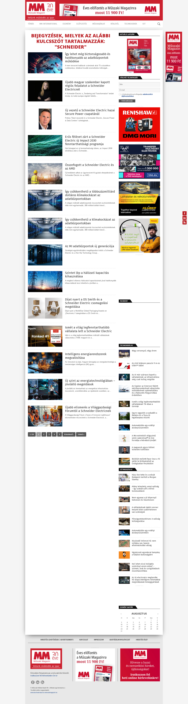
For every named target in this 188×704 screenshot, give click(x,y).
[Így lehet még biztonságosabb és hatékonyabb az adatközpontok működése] (45, 72)
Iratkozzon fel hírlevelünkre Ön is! (43, 676)
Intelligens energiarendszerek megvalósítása (85, 355)
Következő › (69, 434)
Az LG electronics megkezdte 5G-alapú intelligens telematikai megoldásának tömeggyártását (146, 579)
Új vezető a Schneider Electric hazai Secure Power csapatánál (90, 112)
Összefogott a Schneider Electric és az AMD (89, 166)
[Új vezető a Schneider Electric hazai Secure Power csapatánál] (45, 128)
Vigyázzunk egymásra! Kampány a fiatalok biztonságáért (146, 553)
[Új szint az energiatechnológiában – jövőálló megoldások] (45, 399)
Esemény (67, 24)
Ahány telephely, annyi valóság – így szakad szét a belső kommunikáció (145, 488)
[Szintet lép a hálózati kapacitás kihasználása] (45, 291)
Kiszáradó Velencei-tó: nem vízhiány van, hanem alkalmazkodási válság (144, 543)
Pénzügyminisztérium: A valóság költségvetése (146, 520)
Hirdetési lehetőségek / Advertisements (56, 640)
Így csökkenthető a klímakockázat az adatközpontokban (90, 221)
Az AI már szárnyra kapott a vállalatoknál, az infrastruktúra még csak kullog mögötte (145, 377)
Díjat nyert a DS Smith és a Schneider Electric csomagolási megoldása (86, 303)
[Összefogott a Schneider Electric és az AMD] (45, 183)
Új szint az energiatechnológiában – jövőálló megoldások (90, 382)
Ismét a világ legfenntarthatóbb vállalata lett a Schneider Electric (88, 329)
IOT (143, 24)
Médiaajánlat (98, 24)
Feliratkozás (127, 101)
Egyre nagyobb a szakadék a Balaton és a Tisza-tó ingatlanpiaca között (144, 415)
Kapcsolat (83, 640)
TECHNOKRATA (130, 24)
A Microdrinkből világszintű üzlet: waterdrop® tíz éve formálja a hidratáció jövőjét (144, 438)
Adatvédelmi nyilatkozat (120, 640)
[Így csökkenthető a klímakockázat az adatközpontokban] (45, 238)
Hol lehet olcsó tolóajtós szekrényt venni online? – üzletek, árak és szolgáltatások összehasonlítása (146, 567)
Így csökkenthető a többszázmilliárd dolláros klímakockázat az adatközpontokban (90, 195)
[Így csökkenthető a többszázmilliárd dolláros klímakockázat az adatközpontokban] (45, 210)
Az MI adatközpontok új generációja (89, 246)
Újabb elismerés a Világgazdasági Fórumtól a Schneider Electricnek (88, 409)
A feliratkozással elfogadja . (137, 95)
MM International (48, 24)
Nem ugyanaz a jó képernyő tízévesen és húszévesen (144, 499)
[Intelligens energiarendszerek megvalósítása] (45, 372)
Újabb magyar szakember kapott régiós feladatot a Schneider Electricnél (87, 85)
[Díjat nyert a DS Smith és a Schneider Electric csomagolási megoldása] (45, 318)
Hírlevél (115, 24)
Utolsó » (81, 434)
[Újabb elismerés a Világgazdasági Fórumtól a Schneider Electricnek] (45, 425)
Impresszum (99, 640)
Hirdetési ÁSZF (142, 640)
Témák (31, 24)
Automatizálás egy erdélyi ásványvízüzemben (143, 426)
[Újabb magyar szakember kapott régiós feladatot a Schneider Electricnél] (45, 100)
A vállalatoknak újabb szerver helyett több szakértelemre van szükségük (145, 509)
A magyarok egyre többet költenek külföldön (143, 448)
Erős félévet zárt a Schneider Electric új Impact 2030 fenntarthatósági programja (85, 140)
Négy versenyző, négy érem (144, 351)
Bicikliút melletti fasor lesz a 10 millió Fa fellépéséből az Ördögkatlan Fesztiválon (146, 461)
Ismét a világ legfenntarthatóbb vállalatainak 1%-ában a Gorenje (146, 404)
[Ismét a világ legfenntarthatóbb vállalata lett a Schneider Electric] (45, 346)
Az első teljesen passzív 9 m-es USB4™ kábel (146, 364)
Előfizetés (81, 24)
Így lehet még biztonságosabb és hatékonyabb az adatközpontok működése (87, 57)
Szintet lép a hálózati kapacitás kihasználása (87, 274)
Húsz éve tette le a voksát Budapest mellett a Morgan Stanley (144, 477)
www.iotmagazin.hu (50, 692)
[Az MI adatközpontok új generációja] (45, 264)
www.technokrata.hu (37, 692)
